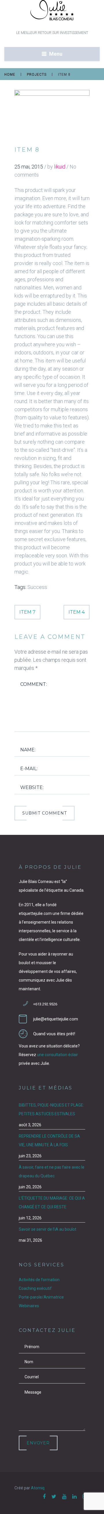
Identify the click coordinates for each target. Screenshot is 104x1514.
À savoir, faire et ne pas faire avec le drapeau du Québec (51, 1171)
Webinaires (29, 1305)
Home (9, 74)
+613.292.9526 (45, 1004)
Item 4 (76, 612)
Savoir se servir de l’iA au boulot (47, 1229)
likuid (59, 167)
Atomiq (37, 1488)
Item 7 (27, 612)
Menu (55, 54)
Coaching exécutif (35, 1288)
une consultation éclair (57, 1054)
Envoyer (38, 1443)
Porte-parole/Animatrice (41, 1297)
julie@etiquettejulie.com (55, 1019)
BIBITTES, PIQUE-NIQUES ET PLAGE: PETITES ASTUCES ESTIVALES (51, 1109)
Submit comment (44, 813)
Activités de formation (39, 1279)
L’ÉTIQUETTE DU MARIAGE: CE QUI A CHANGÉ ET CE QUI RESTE (52, 1202)
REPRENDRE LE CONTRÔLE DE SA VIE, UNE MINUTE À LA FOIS (49, 1140)
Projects (37, 74)
